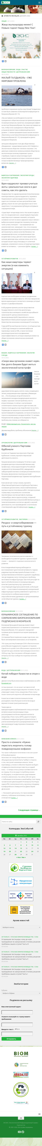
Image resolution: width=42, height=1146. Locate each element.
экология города (27, 175)
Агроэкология (7, 442)
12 (4, 848)
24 (32, 851)
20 (10, 851)
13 (10, 848)
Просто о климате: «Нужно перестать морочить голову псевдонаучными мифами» (17, 745)
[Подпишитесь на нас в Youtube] (19, 1140)
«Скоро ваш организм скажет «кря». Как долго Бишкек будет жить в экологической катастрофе (21, 364)
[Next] (24, 1066)
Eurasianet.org (6, 683)
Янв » (24, 857)
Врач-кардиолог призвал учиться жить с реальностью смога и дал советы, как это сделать (20, 186)
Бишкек (4, 353)
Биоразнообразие (8, 69)
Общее (4, 21)
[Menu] (39, 2)
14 (15, 848)
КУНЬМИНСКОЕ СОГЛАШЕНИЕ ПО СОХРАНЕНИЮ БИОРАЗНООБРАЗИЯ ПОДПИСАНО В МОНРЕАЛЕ (21, 617)
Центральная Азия (23, 72)
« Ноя (18, 857)
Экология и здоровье (10, 178)
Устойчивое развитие (10, 259)
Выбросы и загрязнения (10, 175)
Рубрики (4, 990)
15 (21, 848)
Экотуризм (23, 519)
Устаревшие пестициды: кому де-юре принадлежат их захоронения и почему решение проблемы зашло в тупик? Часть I (21, 971)
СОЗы (36, 937)
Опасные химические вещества (22, 937)
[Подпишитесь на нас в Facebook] (22, 1140)
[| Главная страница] (7, 2)
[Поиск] (38, 821)
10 (32, 845)
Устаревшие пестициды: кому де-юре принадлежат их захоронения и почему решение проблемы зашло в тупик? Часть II (21, 956)
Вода (18, 69)
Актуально (5, 937)
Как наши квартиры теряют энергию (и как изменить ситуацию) (16, 265)
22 (21, 851)
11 (38, 845)
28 (15, 854)
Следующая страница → (29, 810)
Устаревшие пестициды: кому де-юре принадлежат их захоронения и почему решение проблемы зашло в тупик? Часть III (21, 941)
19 (4, 851)
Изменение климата (9, 739)
